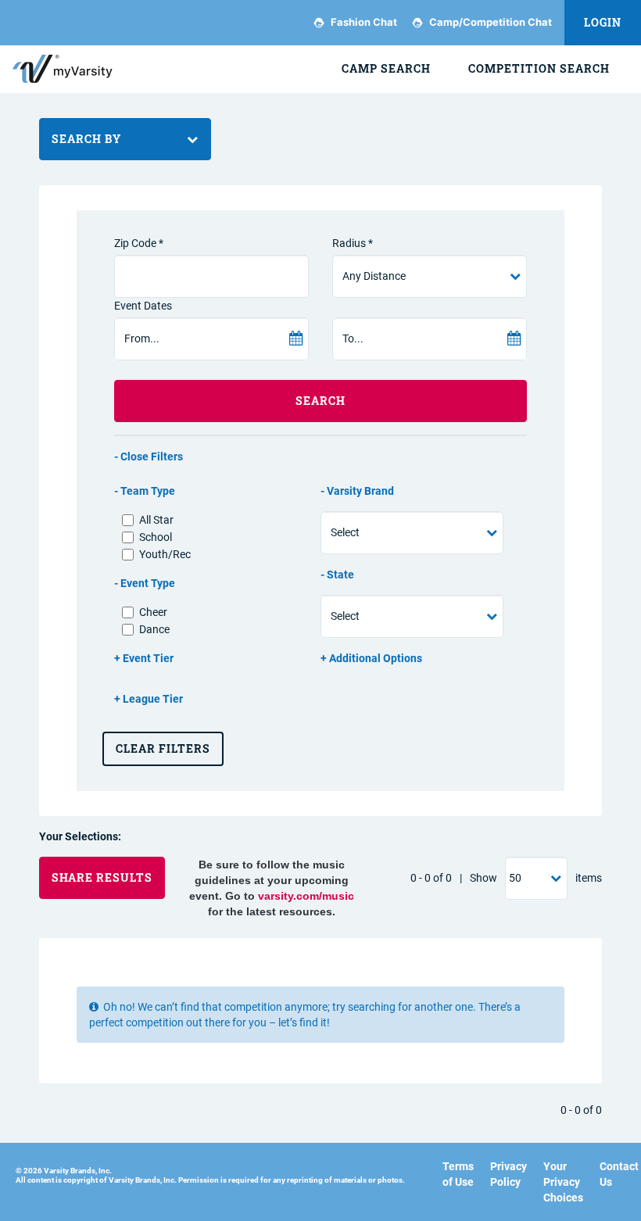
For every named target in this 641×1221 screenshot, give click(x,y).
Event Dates (143, 305)
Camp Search (386, 68)
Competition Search (539, 68)
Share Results (102, 877)
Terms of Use (458, 1174)
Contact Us (619, 1174)
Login (602, 22)
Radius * (352, 243)
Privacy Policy (508, 1174)
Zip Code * (138, 243)
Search (320, 400)
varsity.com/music (306, 896)
